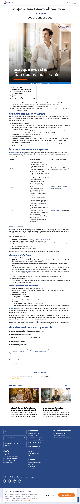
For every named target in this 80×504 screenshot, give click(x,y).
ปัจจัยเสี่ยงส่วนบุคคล (18, 93)
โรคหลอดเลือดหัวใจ (56, 210)
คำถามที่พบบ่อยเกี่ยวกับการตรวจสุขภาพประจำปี (23, 99)
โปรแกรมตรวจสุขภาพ (15, 152)
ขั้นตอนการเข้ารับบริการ (18, 95)
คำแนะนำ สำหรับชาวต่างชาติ (35, 440)
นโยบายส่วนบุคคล (49, 495)
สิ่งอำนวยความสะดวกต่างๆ (35, 438)
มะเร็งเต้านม (65, 186)
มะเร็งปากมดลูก (55, 188)
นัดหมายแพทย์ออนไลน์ (19, 351)
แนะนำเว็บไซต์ (31, 466)
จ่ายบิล (30, 455)
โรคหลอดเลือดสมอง (44, 239)
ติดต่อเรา (30, 464)
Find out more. (26, 500)
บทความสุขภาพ (14, 405)
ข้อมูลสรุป (6, 454)
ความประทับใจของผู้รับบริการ (11, 460)
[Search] (71, 2)
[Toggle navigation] (75, 2)
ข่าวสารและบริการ (8, 462)
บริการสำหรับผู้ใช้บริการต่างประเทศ (62, 438)
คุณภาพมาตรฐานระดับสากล (10, 458)
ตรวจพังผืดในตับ (29, 271)
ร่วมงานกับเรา (32, 469)
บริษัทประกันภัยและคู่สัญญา (35, 442)
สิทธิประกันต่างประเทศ (59, 435)
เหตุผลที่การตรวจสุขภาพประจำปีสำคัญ (21, 89)
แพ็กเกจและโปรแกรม (33, 435)
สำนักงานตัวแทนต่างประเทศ (10, 456)
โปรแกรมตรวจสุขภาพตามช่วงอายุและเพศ (22, 91)
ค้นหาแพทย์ (31, 451)
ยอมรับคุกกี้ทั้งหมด (66, 495)
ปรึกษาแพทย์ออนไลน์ (40, 351)
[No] (77, 488)
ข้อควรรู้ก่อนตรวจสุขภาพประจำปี (20, 97)
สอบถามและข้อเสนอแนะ (34, 462)
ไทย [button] (67, 2)
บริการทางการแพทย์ (33, 433)
